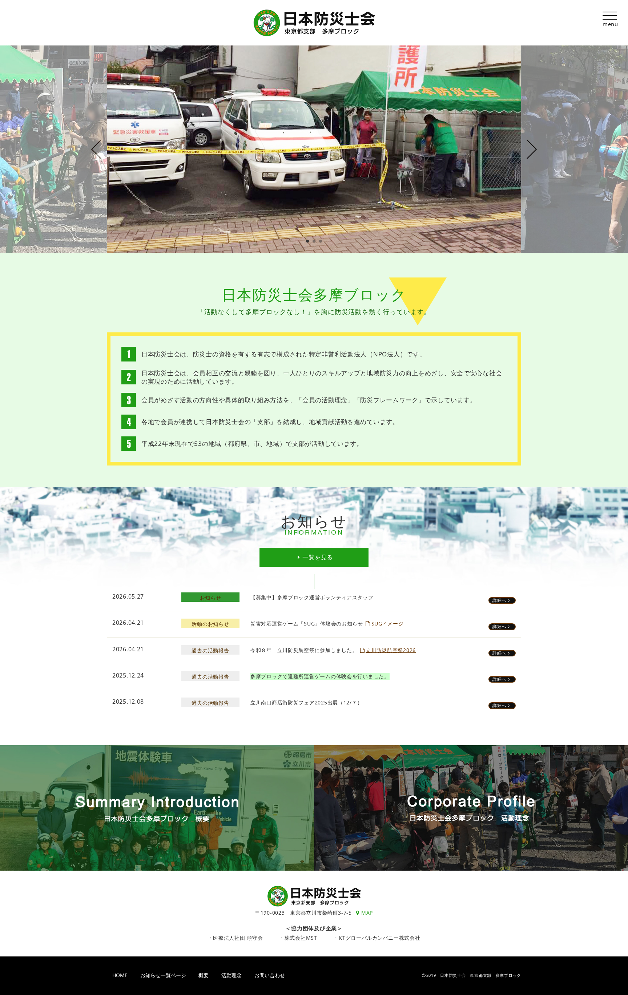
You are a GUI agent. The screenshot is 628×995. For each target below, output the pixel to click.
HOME (120, 975)
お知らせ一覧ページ (163, 975)
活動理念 (231, 975)
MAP (367, 912)
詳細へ (499, 600)
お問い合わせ (269, 975)
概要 (203, 975)
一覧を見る (317, 557)
